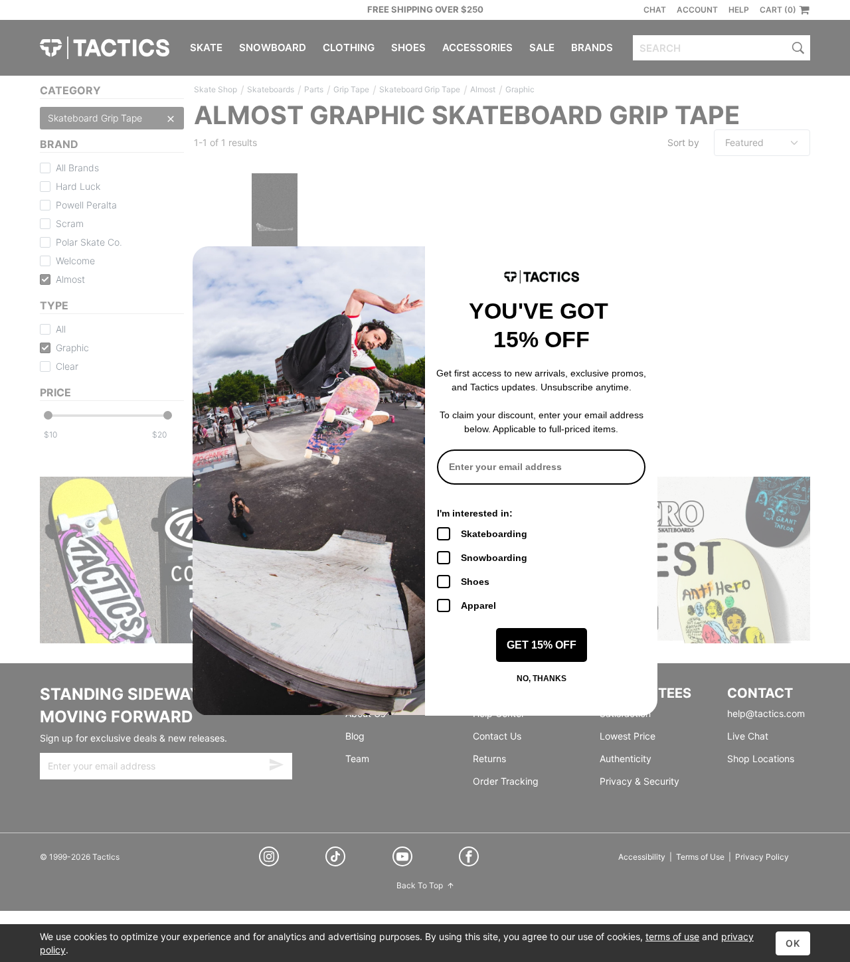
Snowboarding (494, 557)
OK (793, 943)
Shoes (475, 581)
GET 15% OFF (541, 645)
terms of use (672, 936)
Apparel (478, 605)
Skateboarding (494, 533)
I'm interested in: (475, 513)
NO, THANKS (541, 678)
